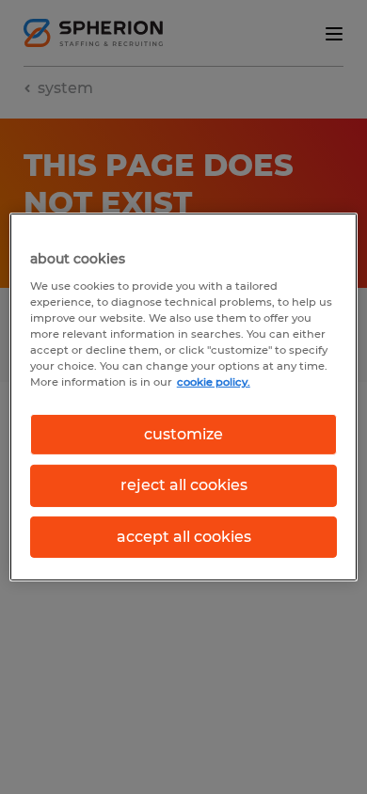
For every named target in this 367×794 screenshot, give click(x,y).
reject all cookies (183, 485)
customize (183, 434)
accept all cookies (184, 537)
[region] (184, 397)
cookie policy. (213, 382)
